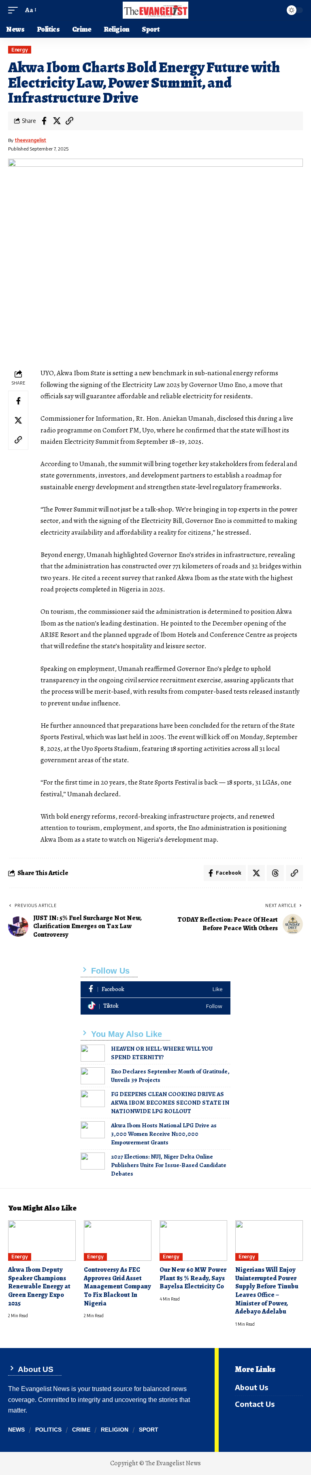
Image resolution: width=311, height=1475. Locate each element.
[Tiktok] (155, 1006)
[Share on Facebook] (44, 120)
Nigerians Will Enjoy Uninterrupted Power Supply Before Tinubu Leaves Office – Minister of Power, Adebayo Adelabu (266, 1290)
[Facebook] (155, 989)
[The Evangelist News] (155, 10)
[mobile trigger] (15, 10)
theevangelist (30, 140)
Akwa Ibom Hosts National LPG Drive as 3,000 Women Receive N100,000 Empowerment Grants (164, 1133)
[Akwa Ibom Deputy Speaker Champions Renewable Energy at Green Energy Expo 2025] (42, 1240)
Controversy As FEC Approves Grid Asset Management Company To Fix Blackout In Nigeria (117, 1286)
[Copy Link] (69, 120)
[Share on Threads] (275, 873)
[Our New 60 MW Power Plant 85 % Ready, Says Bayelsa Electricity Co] (193, 1240)
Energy (19, 50)
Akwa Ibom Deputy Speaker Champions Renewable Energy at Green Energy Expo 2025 (39, 1286)
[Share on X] (56, 120)
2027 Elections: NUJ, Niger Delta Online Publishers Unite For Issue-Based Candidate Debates (168, 1165)
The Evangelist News (173, 1463)
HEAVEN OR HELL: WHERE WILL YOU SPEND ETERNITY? (162, 1053)
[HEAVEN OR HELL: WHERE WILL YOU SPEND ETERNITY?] (93, 1053)
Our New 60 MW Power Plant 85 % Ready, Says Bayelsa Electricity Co (193, 1278)
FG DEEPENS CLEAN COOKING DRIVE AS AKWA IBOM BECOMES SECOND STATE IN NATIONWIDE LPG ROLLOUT (170, 1102)
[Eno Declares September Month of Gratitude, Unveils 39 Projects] (93, 1075)
